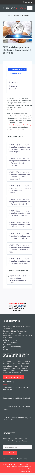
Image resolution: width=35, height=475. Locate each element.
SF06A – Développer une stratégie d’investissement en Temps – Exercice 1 (19, 201)
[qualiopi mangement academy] (17, 302)
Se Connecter (15, 73)
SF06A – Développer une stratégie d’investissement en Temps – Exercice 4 (19, 236)
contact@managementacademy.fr (20, 125)
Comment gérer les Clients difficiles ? (16, 398)
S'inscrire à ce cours (17, 69)
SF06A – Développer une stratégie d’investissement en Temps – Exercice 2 (19, 213)
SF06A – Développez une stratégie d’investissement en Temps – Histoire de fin (19, 261)
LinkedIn (6, 349)
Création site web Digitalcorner (15, 459)
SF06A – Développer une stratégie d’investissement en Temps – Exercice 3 (19, 224)
